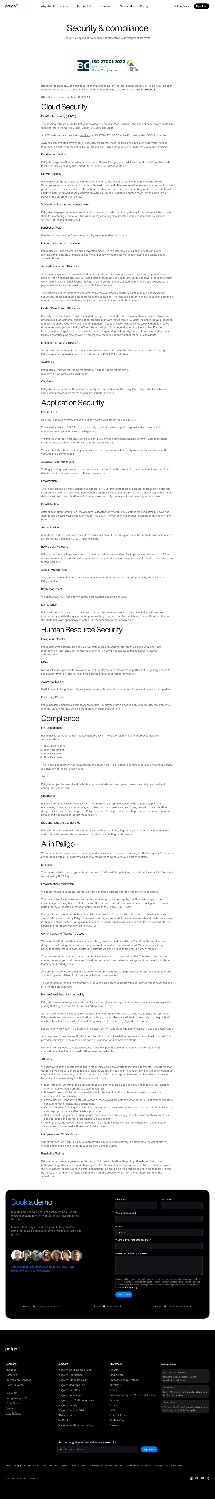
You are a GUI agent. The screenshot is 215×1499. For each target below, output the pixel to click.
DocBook (63, 1420)
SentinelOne (116, 1420)
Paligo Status (30, 1465)
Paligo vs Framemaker (70, 1395)
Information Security (114, 1465)
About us (11, 1370)
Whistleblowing (12, 1465)
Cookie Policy (177, 1465)
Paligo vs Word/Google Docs (74, 1370)
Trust (43, 1465)
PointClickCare (118, 1415)
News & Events (14, 1385)
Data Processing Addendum (139, 1465)
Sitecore (114, 1400)
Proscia (113, 1370)
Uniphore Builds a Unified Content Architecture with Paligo (179, 1378)
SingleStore (116, 1375)
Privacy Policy (131, 1287)
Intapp (113, 1390)
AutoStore (115, 1385)
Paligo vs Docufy (67, 1405)
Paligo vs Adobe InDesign (72, 1380)
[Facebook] (196, 1478)
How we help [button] (84, 6)
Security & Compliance (59, 1465)
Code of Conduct (79, 1465)
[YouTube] (202, 1478)
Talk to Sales (181, 6)
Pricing (144, 6)
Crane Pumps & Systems (124, 1380)
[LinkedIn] (191, 1478)
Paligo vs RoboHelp (69, 1390)
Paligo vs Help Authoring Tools (75, 1400)
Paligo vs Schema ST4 (70, 1410)
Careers (10, 1375)
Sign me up (149, 1449)
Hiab (112, 1410)
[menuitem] (56, 6)
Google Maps (13, 1413)
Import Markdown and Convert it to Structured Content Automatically (185, 1393)
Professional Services (18, 1380)
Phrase (113, 1405)
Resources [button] (106, 6)
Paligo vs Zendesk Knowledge (75, 1425)
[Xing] (208, 1478)
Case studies (127, 6)
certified (85, 135)
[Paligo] (12, 6)
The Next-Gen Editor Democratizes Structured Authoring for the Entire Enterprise (185, 1408)
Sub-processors (161, 1465)
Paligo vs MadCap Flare (71, 1385)
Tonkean (114, 1425)
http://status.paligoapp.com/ (70, 373)
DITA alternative (66, 1415)
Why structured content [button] (55, 6)
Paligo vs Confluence (70, 1375)
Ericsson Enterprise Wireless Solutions (132, 1395)
